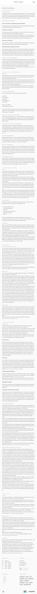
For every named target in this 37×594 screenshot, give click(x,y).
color (27, 582)
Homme (4, 581)
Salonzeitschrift (31, 578)
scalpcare (21, 580)
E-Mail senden (25, 569)
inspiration (30, 582)
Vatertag (4, 578)
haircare (27, 576)
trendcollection (22, 582)
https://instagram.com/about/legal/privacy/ (10, 318)
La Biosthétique (22, 576)
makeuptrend (26, 580)
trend (26, 578)
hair (30, 576)
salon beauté (22, 578)
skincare (21, 584)
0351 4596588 (26, 568)
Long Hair (4, 576)
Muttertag (5, 579)
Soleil (4, 582)
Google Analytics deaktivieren (18, 376)
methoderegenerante (27, 584)
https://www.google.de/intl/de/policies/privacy (15, 513)
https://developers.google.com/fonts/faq (9, 533)
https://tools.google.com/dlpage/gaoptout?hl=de (14, 368)
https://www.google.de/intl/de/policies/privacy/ (14, 552)
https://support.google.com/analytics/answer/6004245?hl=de (23, 379)
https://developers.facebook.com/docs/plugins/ (23, 252)
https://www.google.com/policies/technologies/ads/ (20, 444)
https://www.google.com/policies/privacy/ (9, 535)
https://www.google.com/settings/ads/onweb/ (10, 431)
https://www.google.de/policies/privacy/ (21, 482)
